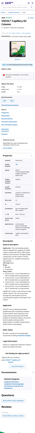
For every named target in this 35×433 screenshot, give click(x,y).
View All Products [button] (17, 366)
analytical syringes (24, 335)
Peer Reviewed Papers (9, 125)
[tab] (4, 12)
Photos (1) (17, 59)
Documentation (7, 119)
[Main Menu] (2, 3)
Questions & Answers (5, 130)
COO (11, 101)
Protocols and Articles (9, 122)
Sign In (4, 64)
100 (16, 164)
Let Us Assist (7, 148)
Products (3, 12)
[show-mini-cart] (32, 3)
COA (4, 101)
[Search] (31, 7)
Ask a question (26, 33)
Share (32, 18)
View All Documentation (9, 105)
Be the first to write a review (14, 416)
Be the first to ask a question (13, 401)
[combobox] (17, 7)
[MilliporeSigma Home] (9, 3)
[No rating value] (5, 33)
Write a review (16, 33)
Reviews (4, 134)
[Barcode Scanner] (29, 3)
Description (5, 116)
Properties (5, 113)
